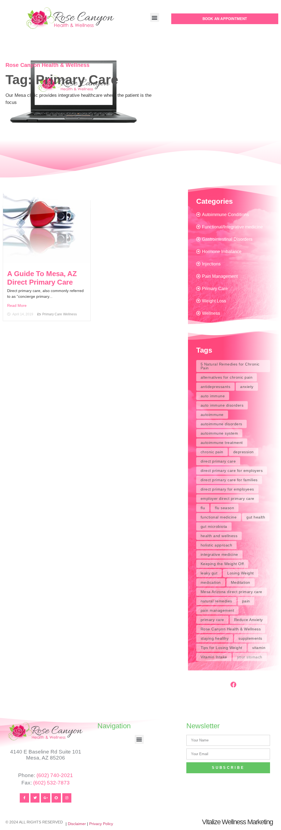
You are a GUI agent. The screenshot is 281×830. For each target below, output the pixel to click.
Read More (17, 305)
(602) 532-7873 (51, 783)
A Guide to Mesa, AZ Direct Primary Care (42, 278)
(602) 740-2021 (54, 775)
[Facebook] (233, 685)
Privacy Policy (101, 823)
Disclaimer (77, 823)
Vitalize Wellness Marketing (237, 822)
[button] (154, 17)
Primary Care (52, 314)
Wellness (70, 314)
